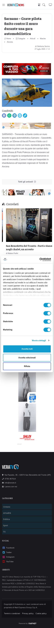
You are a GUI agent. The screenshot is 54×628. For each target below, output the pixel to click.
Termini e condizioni (12, 613)
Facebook (10, 548)
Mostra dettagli (39, 340)
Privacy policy (28, 613)
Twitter (9, 552)
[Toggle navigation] (3, 5)
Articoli (32, 39)
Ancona (10, 42)
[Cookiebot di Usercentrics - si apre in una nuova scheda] (39, 259)
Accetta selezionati (27, 357)
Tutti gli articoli (25, 182)
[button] (45, 5)
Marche (43, 39)
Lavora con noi (11, 486)
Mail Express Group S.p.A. (26, 607)
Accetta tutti (27, 349)
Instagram (10, 557)
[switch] (47, 313)
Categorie (21, 39)
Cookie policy (41, 613)
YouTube (10, 561)
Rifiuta (27, 366)
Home (8, 39)
